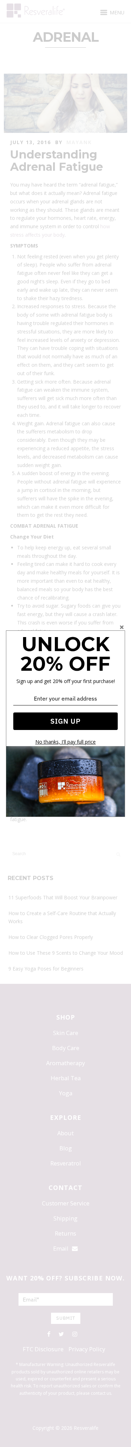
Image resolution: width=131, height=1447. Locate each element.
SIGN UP (65, 721)
